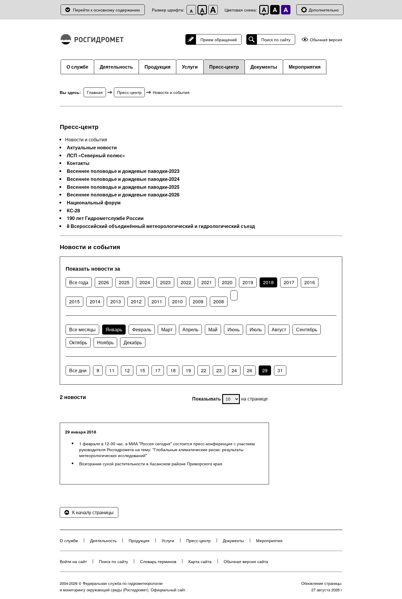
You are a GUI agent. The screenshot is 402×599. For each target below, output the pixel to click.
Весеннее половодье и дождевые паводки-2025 (123, 187)
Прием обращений (218, 39)
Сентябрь (306, 329)
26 (249, 370)
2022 (186, 282)
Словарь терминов (158, 561)
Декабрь (133, 342)
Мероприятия (304, 66)
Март (166, 329)
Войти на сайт (73, 561)
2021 (206, 282)
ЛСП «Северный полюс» (96, 155)
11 (111, 370)
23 (219, 370)
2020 (227, 282)
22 (203, 370)
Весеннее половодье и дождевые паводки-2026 (123, 194)
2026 (103, 282)
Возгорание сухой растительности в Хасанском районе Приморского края (150, 463)
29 (265, 370)
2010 (177, 301)
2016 (309, 282)
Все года (78, 282)
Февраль (141, 329)
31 (280, 370)
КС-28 (73, 210)
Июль (256, 329)
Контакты (78, 163)
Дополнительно (324, 10)
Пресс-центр (224, 66)
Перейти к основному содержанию (106, 10)
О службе (77, 66)
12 (127, 370)
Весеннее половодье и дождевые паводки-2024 (123, 179)
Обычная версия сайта (246, 561)
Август (279, 329)
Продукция (157, 66)
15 (142, 370)
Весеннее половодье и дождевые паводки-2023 (123, 171)
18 (173, 370)
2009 (198, 301)
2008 (218, 301)
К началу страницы (93, 512)
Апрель (190, 329)
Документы (263, 66)
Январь (114, 329)
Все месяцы (82, 329)
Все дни (78, 370)
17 (157, 370)
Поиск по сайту (275, 39)
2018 (268, 282)
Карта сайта (200, 561)
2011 (157, 301)
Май (212, 329)
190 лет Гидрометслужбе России (105, 218)
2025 (124, 282)
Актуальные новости (92, 147)
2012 (136, 301)
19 (188, 370)
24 (234, 370)
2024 (144, 282)
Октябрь (78, 342)
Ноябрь (105, 342)
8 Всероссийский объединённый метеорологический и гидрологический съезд (161, 226)
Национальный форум (94, 202)
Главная (95, 92)
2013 (115, 301)
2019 (247, 282)
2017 (289, 282)
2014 (95, 301)
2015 (74, 301)
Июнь (233, 329)
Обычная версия (326, 39)
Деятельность (116, 66)
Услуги (190, 66)
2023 (165, 282)
